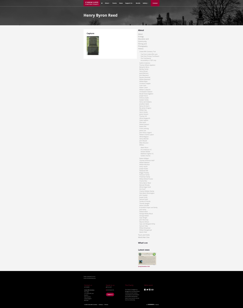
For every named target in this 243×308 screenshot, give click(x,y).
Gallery (145, 3)
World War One (143, 237)
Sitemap (101, 304)
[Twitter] (147, 289)
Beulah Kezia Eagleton (146, 94)
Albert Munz (144, 147)
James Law (142, 130)
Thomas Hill (143, 116)
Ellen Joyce (142, 122)
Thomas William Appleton (147, 65)
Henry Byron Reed (145, 183)
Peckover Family (144, 175)
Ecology (141, 36)
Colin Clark (142, 85)
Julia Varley (142, 209)
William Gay (143, 110)
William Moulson (144, 164)
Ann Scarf (142, 189)
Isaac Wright (143, 218)
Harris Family (143, 112)
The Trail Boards (146, 58)
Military (141, 145)
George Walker (144, 216)
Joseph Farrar (143, 96)
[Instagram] (149, 289)
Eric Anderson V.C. (146, 149)
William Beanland (144, 79)
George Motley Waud (146, 214)
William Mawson (144, 162)
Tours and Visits (144, 235)
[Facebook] (145, 289)
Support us (110, 294)
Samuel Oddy (143, 226)
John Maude (143, 141)
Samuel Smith (143, 199)
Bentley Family (143, 69)
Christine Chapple (145, 83)
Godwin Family (144, 100)
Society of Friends (144, 201)
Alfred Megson (144, 137)
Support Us (128, 3)
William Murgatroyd (145, 230)
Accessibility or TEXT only (148, 60)
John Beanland (144, 75)
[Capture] (93, 54)
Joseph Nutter (143, 169)
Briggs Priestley (144, 173)
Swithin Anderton (144, 63)
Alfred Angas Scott (145, 187)
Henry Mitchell (143, 139)
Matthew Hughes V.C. (147, 154)
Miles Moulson (143, 143)
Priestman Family (144, 177)
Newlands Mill (143, 171)
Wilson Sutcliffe (144, 205)
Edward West (143, 211)
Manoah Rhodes (144, 185)
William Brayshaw (144, 228)
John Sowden (143, 195)
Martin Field (143, 232)
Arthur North (143, 167)
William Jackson (144, 124)
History (140, 49)
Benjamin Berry (144, 67)
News (121, 3)
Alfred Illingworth (144, 118)
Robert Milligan (144, 158)
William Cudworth (144, 90)
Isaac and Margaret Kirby (147, 224)
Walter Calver (143, 87)
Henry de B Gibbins (145, 102)
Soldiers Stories (145, 156)
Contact (155, 3)
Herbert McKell (145, 152)
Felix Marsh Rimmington (146, 193)
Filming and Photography (143, 45)
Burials (138, 3)
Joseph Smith (143, 197)
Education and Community (143, 40)
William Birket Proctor (146, 179)
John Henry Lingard (145, 132)
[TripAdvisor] (152, 289)
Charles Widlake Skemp (146, 191)
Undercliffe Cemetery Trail (147, 51)
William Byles (143, 81)
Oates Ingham (143, 120)
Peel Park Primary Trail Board (150, 56)
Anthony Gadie (144, 98)
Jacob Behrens (143, 73)
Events (115, 3)
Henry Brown (143, 71)
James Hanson (143, 114)
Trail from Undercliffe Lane (149, 54)
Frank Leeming (144, 128)
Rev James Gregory (145, 108)
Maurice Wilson (144, 222)
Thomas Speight (144, 203)
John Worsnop (143, 220)
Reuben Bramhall (144, 77)
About (107, 3)
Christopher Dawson (145, 92)
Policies (106, 304)
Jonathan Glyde (144, 104)
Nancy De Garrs (144, 106)
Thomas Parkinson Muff (146, 160)
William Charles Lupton (146, 134)
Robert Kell (142, 126)
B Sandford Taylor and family (148, 207)
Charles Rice (143, 181)
